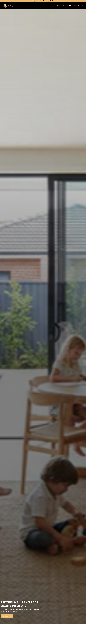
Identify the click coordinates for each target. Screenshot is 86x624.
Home (58, 5)
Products (63, 5)
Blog (82, 5)
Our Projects (69, 5)
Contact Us (76, 5)
